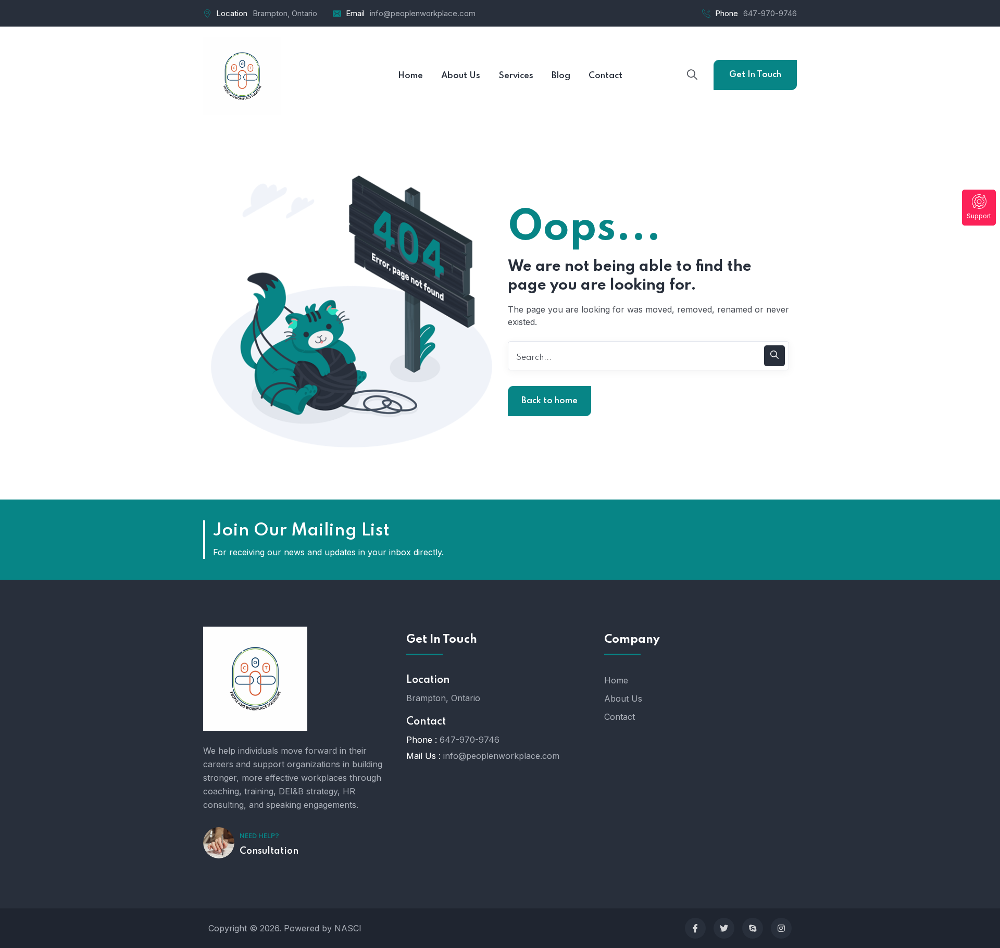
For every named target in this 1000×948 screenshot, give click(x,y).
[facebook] (695, 928)
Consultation (269, 851)
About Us (623, 698)
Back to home (549, 400)
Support (979, 216)
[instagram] (781, 928)
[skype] (752, 928)
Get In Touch (755, 74)
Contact (619, 717)
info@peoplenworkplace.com (423, 13)
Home (616, 680)
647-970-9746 (770, 13)
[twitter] (724, 928)
